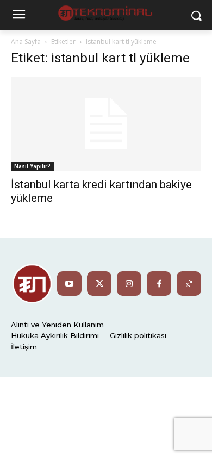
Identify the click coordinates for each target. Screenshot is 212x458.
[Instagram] (129, 283)
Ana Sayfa (26, 41)
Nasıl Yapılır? (32, 166)
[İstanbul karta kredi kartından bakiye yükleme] (106, 124)
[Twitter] (99, 283)
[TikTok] (189, 283)
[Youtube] (69, 283)
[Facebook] (159, 283)
